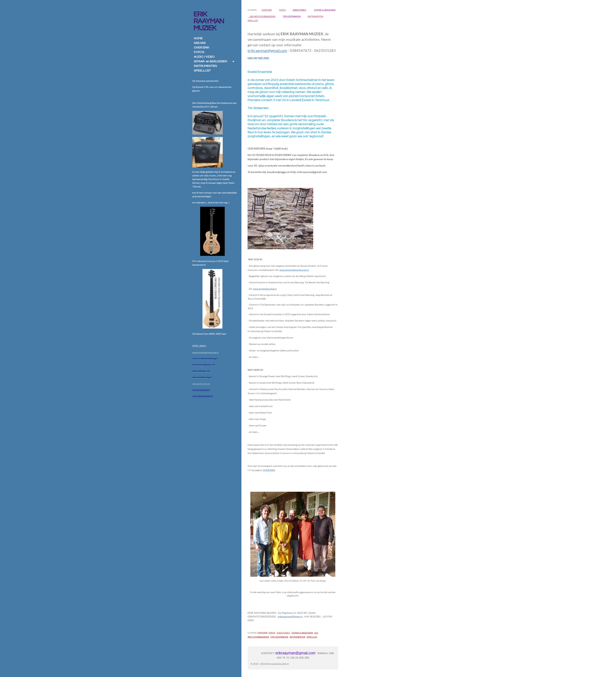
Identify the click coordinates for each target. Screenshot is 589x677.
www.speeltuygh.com (201, 384)
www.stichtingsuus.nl (201, 390)
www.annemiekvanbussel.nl (294, 269)
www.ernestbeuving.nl (265, 288)
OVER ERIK (269, 470)
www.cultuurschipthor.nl (202, 396)
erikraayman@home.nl (290, 616)
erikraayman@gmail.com (267, 50)
